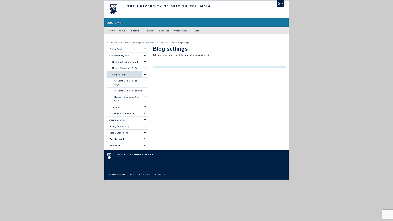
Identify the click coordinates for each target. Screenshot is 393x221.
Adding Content (117, 120)
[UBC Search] (280, 3)
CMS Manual (150, 42)
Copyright (147, 174)
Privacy (115, 107)
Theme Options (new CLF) (125, 62)
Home (112, 30)
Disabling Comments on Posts (129, 90)
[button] (145, 49)
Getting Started (116, 49)
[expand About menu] (127, 31)
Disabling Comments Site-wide (127, 99)
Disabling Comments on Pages (126, 82)
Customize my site (167, 42)
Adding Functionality (119, 126)
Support (135, 30)
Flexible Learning (117, 139)
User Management (118, 133)
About (122, 30)
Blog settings (119, 74)
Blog (197, 30)
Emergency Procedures (116, 174)
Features (150, 30)
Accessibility (160, 174)
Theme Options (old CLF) (124, 68)
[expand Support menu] (141, 31)
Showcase (164, 30)
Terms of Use (134, 174)
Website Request (182, 30)
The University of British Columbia (113, 9)
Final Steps (114, 145)
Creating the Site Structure (122, 113)
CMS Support (137, 42)
